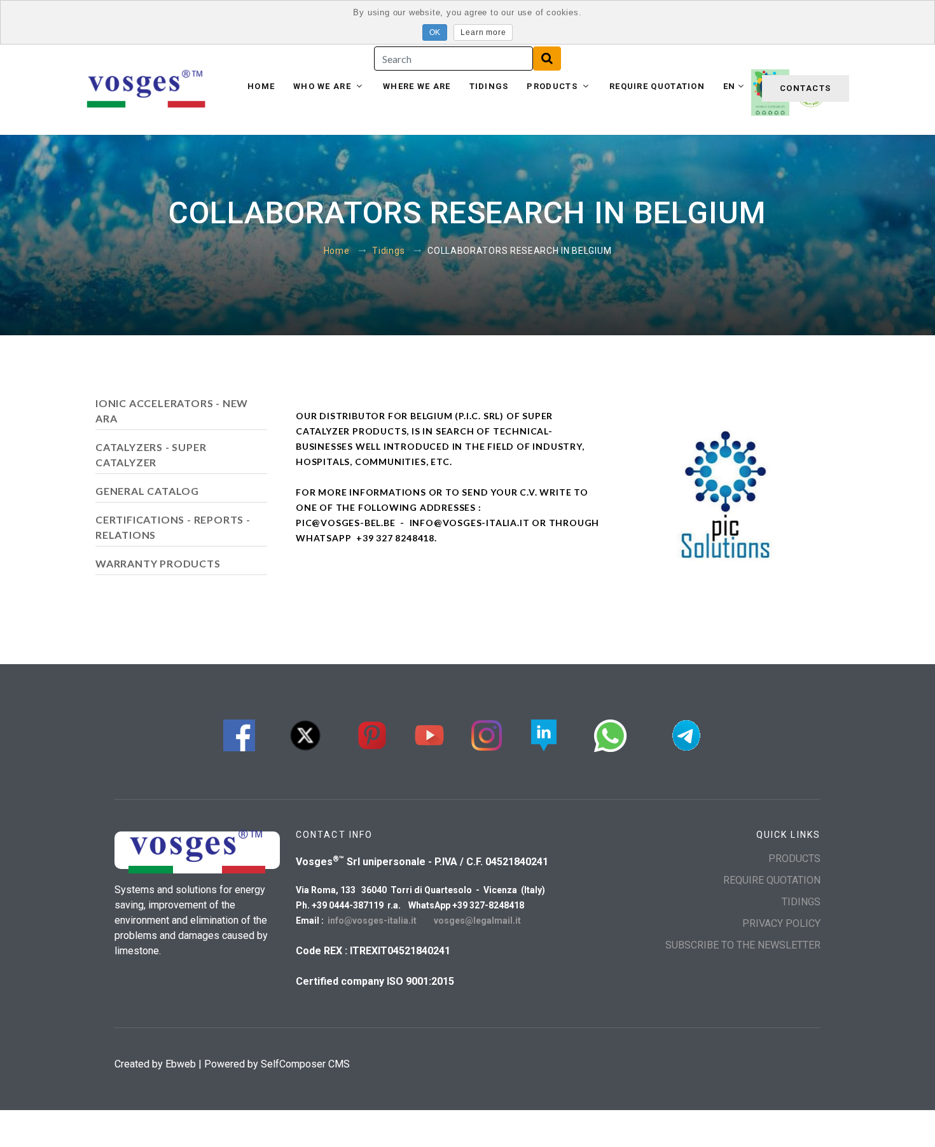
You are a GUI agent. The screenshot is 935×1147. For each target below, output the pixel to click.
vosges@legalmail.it (477, 920)
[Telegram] (686, 734)
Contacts (805, 88)
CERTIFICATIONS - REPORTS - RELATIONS (173, 527)
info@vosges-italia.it (373, 920)
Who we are (323, 86)
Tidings (489, 86)
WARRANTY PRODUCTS (158, 563)
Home (261, 86)
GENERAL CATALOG (147, 491)
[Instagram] (486, 734)
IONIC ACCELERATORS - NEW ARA (171, 410)
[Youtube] (429, 734)
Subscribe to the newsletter (743, 945)
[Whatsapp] (611, 734)
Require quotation (657, 86)
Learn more (483, 32)
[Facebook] (239, 734)
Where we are (417, 86)
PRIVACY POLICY (781, 923)
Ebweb (180, 1064)
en (729, 86)
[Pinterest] (372, 734)
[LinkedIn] (543, 734)
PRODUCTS (553, 86)
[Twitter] (305, 734)
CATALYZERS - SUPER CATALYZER (150, 454)
